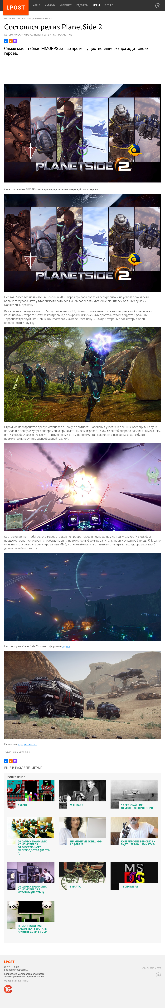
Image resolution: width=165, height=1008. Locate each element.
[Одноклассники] (11, 41)
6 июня (23, 805)
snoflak (17, 34)
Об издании (10, 980)
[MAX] (15, 41)
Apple (36, 5)
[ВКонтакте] (6, 41)
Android (50, 5)
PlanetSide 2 (22, 752)
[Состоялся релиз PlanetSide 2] (82, 181)
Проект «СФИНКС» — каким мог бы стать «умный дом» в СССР (32, 928)
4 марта (75, 886)
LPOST (7, 18)
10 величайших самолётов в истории (137, 807)
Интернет (66, 5)
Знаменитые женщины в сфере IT (85, 843)
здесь (66, 646)
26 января (76, 805)
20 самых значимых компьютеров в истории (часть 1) (32, 889)
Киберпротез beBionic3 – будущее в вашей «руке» (138, 843)
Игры (96, 5)
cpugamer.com (27, 744)
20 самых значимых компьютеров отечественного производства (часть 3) (34, 847)
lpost (15, 7)
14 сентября (129, 886)
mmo (8, 752)
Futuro (109, 5)
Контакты (23, 980)
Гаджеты (82, 5)
